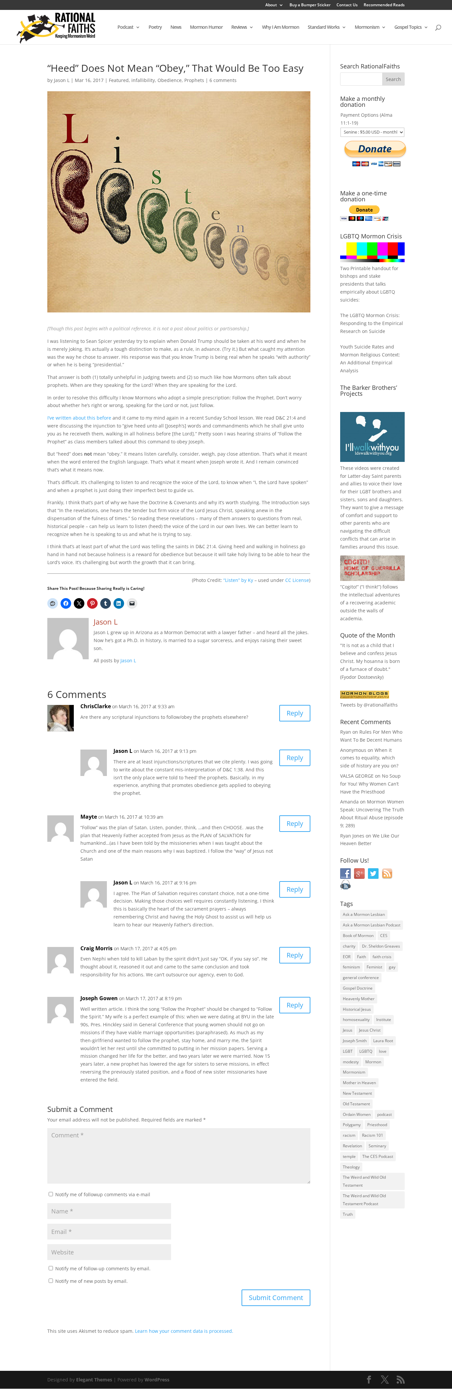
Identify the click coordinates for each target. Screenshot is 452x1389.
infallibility (143, 80)
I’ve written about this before (79, 418)
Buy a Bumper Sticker (310, 5)
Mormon (373, 1062)
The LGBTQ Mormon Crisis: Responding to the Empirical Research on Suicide (371, 323)
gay (392, 967)
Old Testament (356, 1104)
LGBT (365, 491)
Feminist (374, 967)
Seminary (377, 1146)
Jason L (61, 80)
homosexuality (356, 1019)
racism (349, 1135)
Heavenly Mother (359, 998)
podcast (384, 1114)
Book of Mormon (358, 935)
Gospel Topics (408, 27)
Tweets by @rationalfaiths (369, 705)
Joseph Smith (355, 1040)
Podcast (125, 27)
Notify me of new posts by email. (91, 1281)
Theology (351, 1167)
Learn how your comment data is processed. (184, 1331)
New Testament (357, 1093)
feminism (351, 967)
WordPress (157, 1379)
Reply (295, 713)
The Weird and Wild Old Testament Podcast (364, 1199)
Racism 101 (372, 1135)
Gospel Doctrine (358, 988)
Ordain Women (357, 1114)
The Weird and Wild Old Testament (364, 1181)
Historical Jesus (357, 1009)
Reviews (239, 27)
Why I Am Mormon (280, 27)
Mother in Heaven (359, 1082)
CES (383, 935)
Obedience (170, 80)
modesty (351, 1062)
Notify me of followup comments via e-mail (102, 1194)
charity (349, 946)
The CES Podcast (377, 1156)
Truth (348, 1214)
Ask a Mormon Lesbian (364, 914)
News (175, 27)
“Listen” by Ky (238, 580)
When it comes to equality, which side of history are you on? (369, 758)
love (382, 1051)
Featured (119, 80)
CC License (297, 580)
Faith (361, 957)
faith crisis (382, 957)
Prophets (194, 80)
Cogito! (349, 587)
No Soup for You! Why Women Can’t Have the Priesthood (370, 784)
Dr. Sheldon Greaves (381, 946)
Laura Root (383, 1040)
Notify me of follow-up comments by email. (103, 1268)
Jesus (347, 1030)
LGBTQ (365, 1051)
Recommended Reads (384, 5)
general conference (361, 977)
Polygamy (352, 1124)
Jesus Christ (370, 1030)
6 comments (223, 80)
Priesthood (377, 1124)
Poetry (155, 27)
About (271, 5)
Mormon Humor (206, 27)
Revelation (352, 1146)
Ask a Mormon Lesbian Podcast (371, 925)
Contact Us (347, 5)
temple (349, 1156)
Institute (383, 1019)
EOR (346, 957)
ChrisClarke (95, 706)
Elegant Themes (94, 1379)
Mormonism (367, 27)
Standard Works (323, 27)
